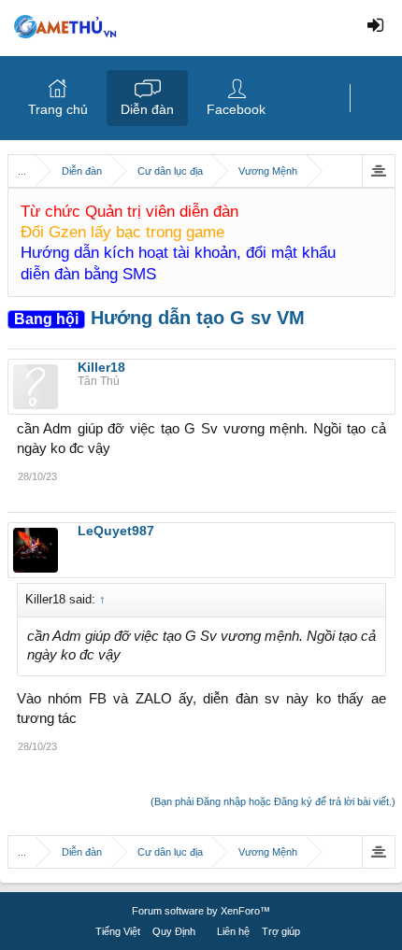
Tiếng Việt (117, 931)
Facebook (236, 109)
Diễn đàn (147, 109)
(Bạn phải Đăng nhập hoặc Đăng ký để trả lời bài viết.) (273, 801)
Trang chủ (58, 109)
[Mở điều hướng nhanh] (378, 171)
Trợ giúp (281, 931)
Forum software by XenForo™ (201, 910)
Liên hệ (233, 931)
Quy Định (173, 931)
